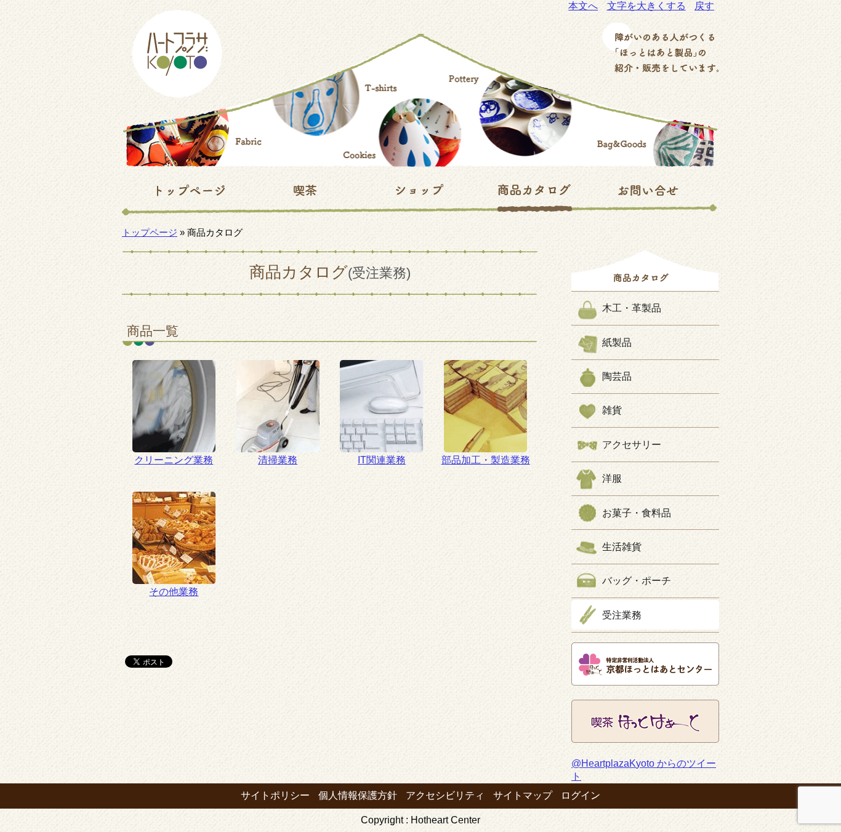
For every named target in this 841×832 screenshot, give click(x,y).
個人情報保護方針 (357, 795)
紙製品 (617, 342)
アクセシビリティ (445, 795)
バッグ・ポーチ (636, 580)
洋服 (612, 478)
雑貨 (612, 410)
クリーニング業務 (173, 460)
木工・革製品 (631, 308)
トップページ (149, 232)
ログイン (580, 795)
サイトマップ (522, 795)
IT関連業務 (382, 460)
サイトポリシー (275, 795)
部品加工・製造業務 (485, 460)
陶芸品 (617, 376)
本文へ (583, 6)
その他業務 (173, 591)
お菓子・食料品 (636, 513)
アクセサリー (631, 444)
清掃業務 (277, 460)
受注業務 (622, 615)
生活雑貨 (622, 547)
